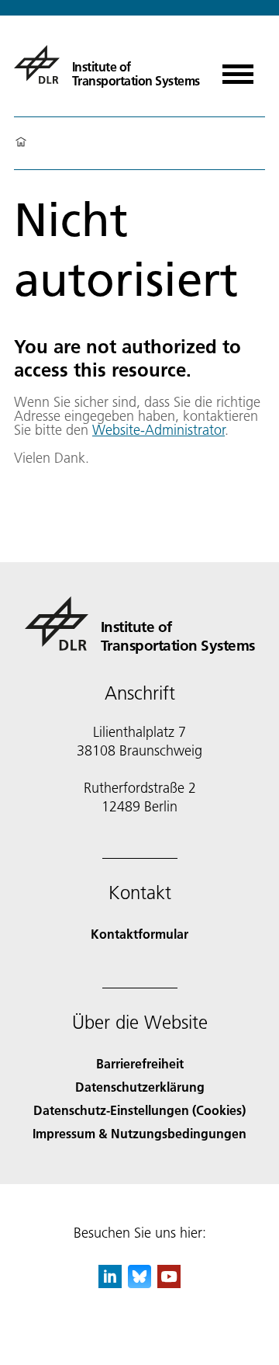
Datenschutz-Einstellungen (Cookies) (139, 1110)
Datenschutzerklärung (140, 1086)
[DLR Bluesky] (139, 1283)
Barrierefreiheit (140, 1063)
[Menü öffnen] (238, 69)
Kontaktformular (139, 934)
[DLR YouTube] (169, 1283)
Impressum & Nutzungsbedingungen (139, 1133)
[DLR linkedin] (110, 1283)
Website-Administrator (158, 430)
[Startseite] (21, 143)
